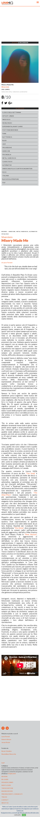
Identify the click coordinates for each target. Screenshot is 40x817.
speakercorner (7, 782)
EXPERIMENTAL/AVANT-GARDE (12, 126)
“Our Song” (30, 473)
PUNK (4, 133)
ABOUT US (4, 803)
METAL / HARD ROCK (9, 158)
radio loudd (6, 785)
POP (3, 182)
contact (4, 800)
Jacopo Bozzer (5, 742)
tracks (4, 797)
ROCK (4, 172)
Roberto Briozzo (6, 739)
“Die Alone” (19, 528)
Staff (2, 763)
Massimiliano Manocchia (8, 754)
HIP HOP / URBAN (8, 116)
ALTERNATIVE (7, 165)
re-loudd (4, 779)
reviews (4, 776)
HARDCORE (6, 151)
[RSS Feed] (7, 728)
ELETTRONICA (7, 137)
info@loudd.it (12, 773)
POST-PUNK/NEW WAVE (10, 130)
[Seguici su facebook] (3, 728)
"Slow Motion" (31, 534)
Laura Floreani (7, 262)
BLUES (4, 140)
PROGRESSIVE (7, 147)
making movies (7, 791)
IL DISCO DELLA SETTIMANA (11, 112)
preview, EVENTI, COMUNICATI (12, 794)
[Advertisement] (20, 26)
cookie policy (17, 815)
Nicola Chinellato (6, 751)
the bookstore (7, 788)
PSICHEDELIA (6, 154)
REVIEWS (4, 231)
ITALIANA (5, 175)
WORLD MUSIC (7, 123)
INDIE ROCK (6, 119)
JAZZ (4, 144)
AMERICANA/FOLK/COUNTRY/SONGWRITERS (17, 168)
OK (23, 815)
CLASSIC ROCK (7, 161)
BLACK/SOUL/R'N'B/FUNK (10, 179)
